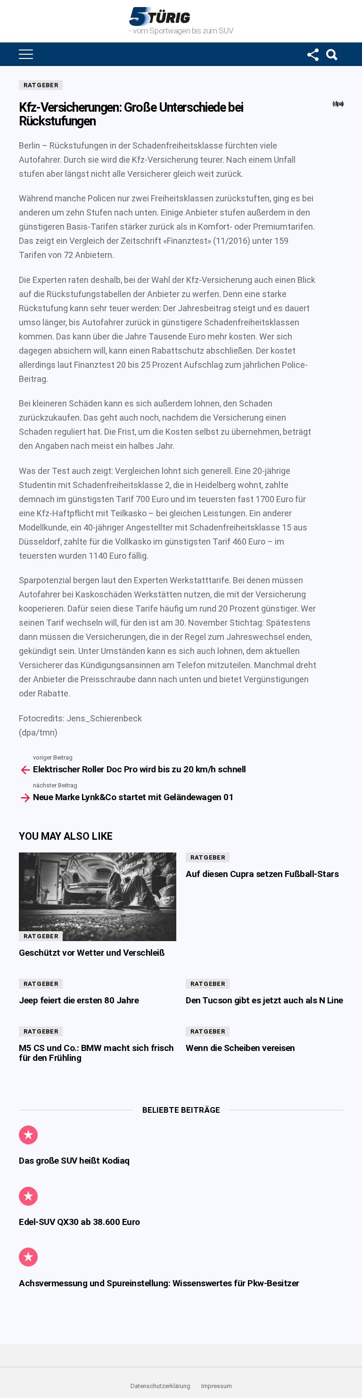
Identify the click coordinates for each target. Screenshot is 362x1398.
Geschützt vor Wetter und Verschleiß (92, 952)
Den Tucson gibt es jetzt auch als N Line (264, 1000)
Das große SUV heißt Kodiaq (74, 1160)
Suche (331, 54)
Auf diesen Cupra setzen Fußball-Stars (262, 874)
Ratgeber (41, 85)
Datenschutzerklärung (160, 1386)
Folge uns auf (312, 54)
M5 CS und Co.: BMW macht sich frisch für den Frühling (96, 1052)
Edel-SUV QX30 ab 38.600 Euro (79, 1221)
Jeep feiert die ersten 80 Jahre (79, 1000)
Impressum (216, 1386)
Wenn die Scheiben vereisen (240, 1047)
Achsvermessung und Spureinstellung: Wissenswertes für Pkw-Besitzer (159, 1283)
